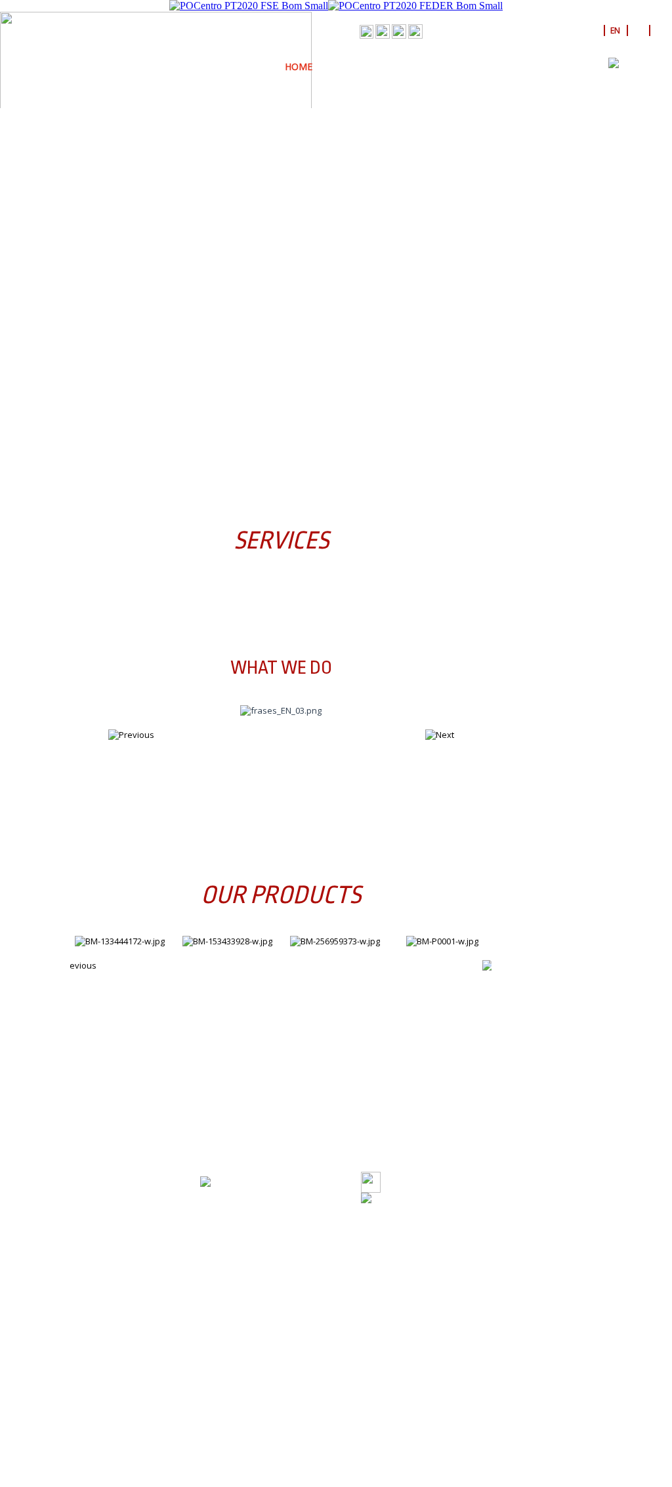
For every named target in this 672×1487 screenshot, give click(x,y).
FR (660, 30)
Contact (571, 66)
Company (351, 66)
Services (410, 66)
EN (615, 30)
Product (468, 66)
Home (298, 66)
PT (592, 30)
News (520, 66)
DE (637, 30)
